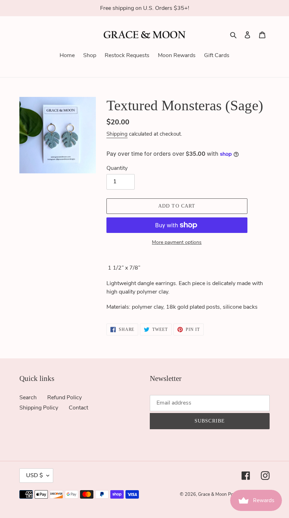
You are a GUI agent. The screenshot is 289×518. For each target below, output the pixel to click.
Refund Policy (64, 397)
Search (28, 397)
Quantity (117, 168)
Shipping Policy (38, 408)
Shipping (117, 133)
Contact (78, 408)
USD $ (34, 475)
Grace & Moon (212, 494)
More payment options (177, 242)
